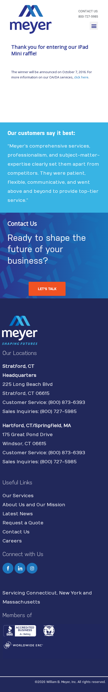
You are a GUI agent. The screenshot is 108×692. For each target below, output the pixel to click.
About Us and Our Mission (34, 505)
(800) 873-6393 (66, 402)
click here (81, 77)
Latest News (18, 514)
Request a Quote (23, 523)
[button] (94, 26)
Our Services (18, 495)
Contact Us (16, 532)
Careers (12, 541)
